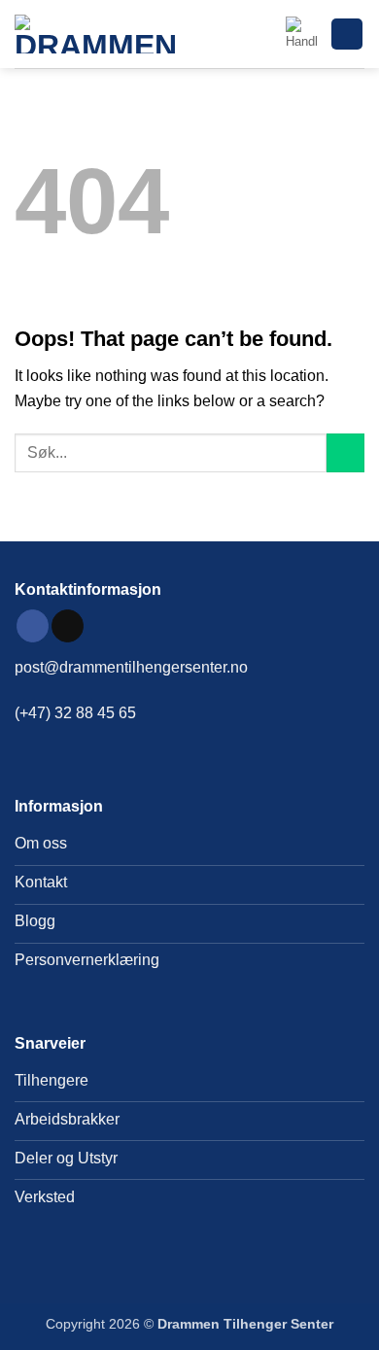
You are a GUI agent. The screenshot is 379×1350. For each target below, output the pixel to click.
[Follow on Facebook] (33, 625)
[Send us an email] (68, 625)
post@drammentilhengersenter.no (131, 667)
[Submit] (345, 452)
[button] (301, 34)
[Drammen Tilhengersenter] (102, 34)
